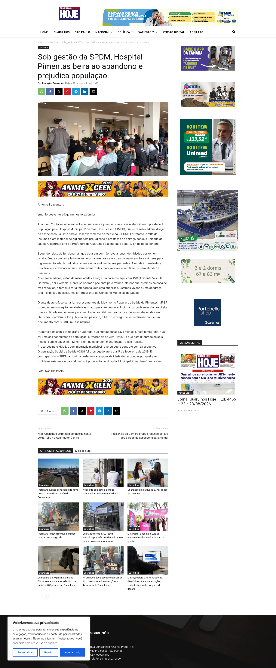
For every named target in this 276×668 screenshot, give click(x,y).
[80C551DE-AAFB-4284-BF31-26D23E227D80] (208, 174)
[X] (59, 91)
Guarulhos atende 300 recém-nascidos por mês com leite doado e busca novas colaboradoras (103, 537)
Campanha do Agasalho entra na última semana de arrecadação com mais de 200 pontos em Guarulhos (57, 581)
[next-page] (46, 596)
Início (40, 42)
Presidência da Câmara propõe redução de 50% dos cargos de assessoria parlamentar (139, 435)
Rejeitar (49, 652)
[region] (49, 638)
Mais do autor (83, 450)
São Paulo (82, 32)
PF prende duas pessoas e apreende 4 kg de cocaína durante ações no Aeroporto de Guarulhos (102, 581)
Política (124, 32)
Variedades (146, 32)
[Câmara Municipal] (208, 69)
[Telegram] (76, 91)
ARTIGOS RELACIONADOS (55, 450)
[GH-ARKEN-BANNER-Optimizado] (208, 282)
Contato (196, 32)
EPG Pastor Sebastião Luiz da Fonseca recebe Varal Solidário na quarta (145, 537)
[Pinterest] (67, 91)
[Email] (93, 91)
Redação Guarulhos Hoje (56, 83)
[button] (233, 32)
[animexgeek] (103, 196)
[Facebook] (50, 91)
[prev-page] (40, 596)
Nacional (102, 32)
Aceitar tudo (72, 652)
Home (44, 32)
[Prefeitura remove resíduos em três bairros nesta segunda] (58, 516)
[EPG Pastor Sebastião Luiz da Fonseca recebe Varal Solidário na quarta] (147, 516)
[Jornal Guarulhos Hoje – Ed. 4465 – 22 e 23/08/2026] (207, 372)
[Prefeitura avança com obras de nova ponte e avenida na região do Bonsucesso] (58, 473)
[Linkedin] (84, 91)
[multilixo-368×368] (207, 250)
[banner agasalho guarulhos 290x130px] (208, 106)
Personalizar (25, 652)
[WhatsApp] (41, 91)
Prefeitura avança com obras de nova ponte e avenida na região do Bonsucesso (58, 493)
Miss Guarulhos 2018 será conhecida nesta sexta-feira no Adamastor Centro (64, 435)
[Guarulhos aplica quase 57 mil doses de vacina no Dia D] (147, 473)
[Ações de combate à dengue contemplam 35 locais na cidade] (103, 473)
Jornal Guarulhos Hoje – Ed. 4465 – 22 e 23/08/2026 (206, 401)
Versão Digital (174, 32)
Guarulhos (62, 32)
